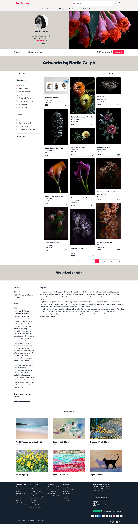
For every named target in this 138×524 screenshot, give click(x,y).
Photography (63, 9)
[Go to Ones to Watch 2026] (106, 431)
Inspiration (92, 9)
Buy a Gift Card (35, 487)
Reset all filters (22, 136)
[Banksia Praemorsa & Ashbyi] (82, 101)
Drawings (66, 496)
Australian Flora (24, 95)
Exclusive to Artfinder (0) (27, 129)
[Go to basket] (120, 3)
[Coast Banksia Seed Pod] (56, 133)
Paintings (66, 487)
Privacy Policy (40, 520)
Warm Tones (23, 107)
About (30, 52)
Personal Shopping (36, 491)
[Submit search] (74, 3)
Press (17, 489)
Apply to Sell (51, 493)
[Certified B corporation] (100, 504)
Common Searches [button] (21, 505)
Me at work (38, 52)
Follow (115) (106, 52)
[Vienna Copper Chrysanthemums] (108, 179)
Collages (65, 498)
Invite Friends (34, 493)
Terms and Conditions (53, 489)
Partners (18, 491)
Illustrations (66, 500)
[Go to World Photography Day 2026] (31, 431)
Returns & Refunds (36, 505)
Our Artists (18, 498)
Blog (16, 496)
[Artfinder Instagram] (117, 521)
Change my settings (101, 497)
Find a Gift (33, 500)
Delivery (32, 502)
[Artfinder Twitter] (113, 521)
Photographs (23, 88)
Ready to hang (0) (25, 123)
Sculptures (66, 493)
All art (44, 9)
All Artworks (23, 85)
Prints (56, 9)
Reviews (24, 52)
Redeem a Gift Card (36, 489)
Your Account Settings (37, 496)
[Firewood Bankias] (108, 132)
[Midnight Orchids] (82, 233)
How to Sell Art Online (53, 496)
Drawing (79, 9)
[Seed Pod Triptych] (56, 92)
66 (48, 38)
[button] (29, 80)
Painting (49, 9)
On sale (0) (23, 120)
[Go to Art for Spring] (31, 464)
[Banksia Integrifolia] (82, 142)
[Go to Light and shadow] (106, 464)
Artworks (17, 52)
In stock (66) (23, 126)
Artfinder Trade (20, 493)
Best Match (112, 74)
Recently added (24, 92)
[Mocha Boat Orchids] (108, 227)
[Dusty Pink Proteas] (56, 229)
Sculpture (72, 9)
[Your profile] (116, 3)
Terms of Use (31, 520)
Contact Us (18, 502)
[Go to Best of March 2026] (69, 464)
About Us (18, 487)
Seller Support (51, 491)
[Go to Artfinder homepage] (22, 3)
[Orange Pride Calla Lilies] (56, 182)
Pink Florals (23, 104)
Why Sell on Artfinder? (54, 487)
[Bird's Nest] (108, 91)
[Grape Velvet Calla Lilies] (82, 182)
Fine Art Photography (69, 489)
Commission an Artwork (37, 498)
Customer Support (35, 507)
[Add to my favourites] (66, 105)
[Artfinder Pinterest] (120, 521)
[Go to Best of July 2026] (69, 431)
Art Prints (66, 491)
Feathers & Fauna (25, 98)
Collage (85, 9)
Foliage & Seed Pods (26, 101)
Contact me (118, 52)
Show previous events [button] (22, 401)
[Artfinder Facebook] (110, 521)
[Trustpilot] (107, 511)
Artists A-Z (18, 500)
